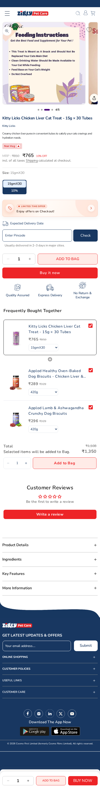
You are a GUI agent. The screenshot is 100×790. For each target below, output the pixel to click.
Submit (86, 645)
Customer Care (13, 692)
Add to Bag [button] (64, 463)
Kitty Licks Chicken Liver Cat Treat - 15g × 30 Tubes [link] (54, 329)
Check (85, 235)
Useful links (12, 680)
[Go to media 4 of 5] (47, 110)
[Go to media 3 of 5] (42, 110)
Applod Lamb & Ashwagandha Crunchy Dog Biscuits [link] (56, 410)
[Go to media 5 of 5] (52, 110)
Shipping (32, 160)
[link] (16, 337)
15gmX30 (14, 184)
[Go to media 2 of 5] (38, 110)
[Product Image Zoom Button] (7, 31)
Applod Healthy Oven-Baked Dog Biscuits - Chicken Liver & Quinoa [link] (55, 373)
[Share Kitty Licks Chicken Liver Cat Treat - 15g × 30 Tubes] (94, 98)
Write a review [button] (49, 514)
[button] (10, 13)
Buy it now (50, 272)
